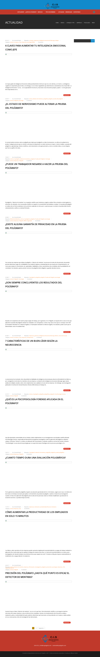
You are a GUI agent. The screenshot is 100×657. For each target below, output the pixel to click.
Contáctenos (76, 12)
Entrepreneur (30, 337)
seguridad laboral (9, 568)
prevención (49, 567)
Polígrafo (16, 100)
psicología (87, 22)
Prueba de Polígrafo (40, 159)
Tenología (47, 159)
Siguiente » (41, 628)
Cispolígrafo (17, 159)
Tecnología (21, 279)
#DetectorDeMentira (15, 219)
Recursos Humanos (51, 507)
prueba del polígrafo (58, 98)
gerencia (36, 335)
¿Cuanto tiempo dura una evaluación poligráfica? (35, 457)
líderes (56, 335)
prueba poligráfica (59, 452)
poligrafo (50, 98)
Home (57, 22)
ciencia (62, 22)
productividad (43, 507)
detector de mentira (18, 567)
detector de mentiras (38, 98)
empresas (36, 40)
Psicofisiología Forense (60, 394)
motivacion (37, 507)
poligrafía (45, 98)
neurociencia (62, 335)
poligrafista (46, 394)
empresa (26, 567)
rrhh (64, 567)
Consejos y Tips (70, 22)
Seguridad (29, 220)
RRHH (93, 22)
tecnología (47, 219)
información (31, 567)
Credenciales (68, 12)
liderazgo (52, 40)
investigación (38, 567)
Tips (20, 508)
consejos (31, 40)
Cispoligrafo (20, 12)
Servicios (40, 12)
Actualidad (61, 12)
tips (66, 335)
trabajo (57, 40)
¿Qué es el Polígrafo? (31, 12)
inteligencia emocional (44, 40)
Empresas (79, 22)
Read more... (67, 95)
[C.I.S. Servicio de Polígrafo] (52, 4)
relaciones (59, 567)
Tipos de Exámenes (50, 12)
